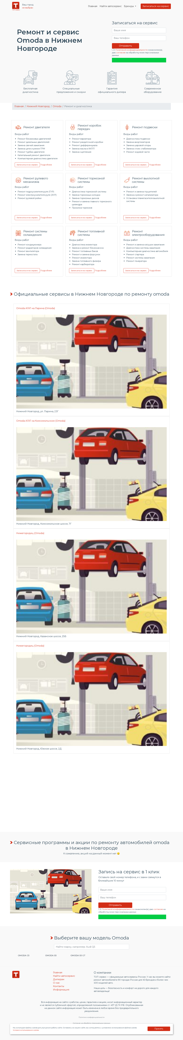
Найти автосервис (111, 6)
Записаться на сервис (156, 6)
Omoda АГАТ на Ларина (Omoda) (35, 308)
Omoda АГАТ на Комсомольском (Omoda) (40, 420)
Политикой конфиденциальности (132, 50)
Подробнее (46, 165)
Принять (158, 1028)
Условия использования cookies (26, 1030)
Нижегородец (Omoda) (30, 533)
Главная (92, 6)
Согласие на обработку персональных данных (91, 1023)
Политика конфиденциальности (92, 1017)
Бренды (129, 6)
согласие (120, 53)
